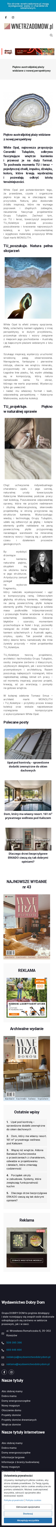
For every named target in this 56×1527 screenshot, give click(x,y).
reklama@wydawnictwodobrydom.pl (28, 1364)
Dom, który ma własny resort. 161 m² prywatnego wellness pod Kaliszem (27, 1140)
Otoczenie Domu (11, 1410)
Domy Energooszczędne (16, 1400)
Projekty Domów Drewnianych (19, 1419)
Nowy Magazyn (11, 1405)
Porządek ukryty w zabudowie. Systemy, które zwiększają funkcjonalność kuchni (24, 1181)
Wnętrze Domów (11, 1424)
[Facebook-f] (5, 17)
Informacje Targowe (13, 1457)
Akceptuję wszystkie (28, 1520)
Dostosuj (28, 1513)
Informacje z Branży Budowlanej (20, 1462)
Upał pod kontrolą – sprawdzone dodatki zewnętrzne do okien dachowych (26, 1125)
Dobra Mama (9, 1396)
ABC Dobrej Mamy (12, 1391)
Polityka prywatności (14, 1500)
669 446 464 (14, 1349)
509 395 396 (14, 1342)
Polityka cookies (33, 1500)
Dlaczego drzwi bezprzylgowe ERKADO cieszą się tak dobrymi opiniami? (27, 1197)
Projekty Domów (11, 1415)
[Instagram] (13, 17)
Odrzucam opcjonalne (28, 1507)
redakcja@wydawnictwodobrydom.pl (28, 1356)
